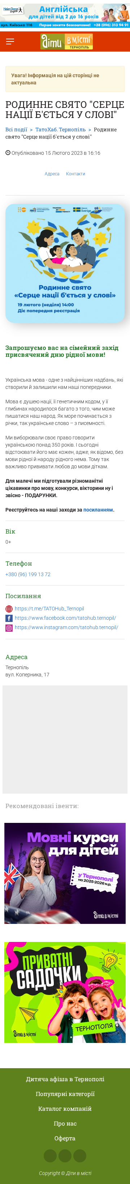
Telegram (79, 1155)
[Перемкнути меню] (10, 41)
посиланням (98, 510)
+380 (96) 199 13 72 (28, 574)
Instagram (65, 1155)
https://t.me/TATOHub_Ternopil (49, 608)
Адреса (52, 173)
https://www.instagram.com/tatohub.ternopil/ (66, 627)
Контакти (75, 173)
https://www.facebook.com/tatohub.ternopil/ (65, 618)
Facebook (50, 1155)
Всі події (16, 129)
